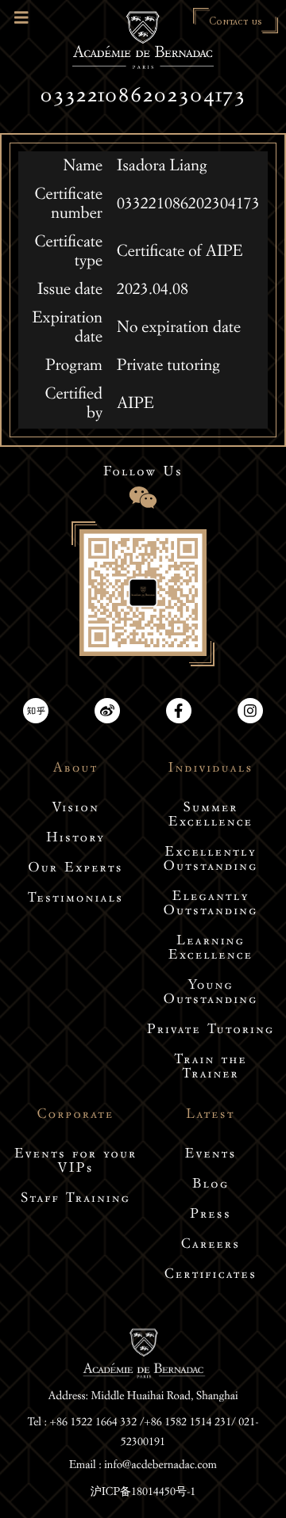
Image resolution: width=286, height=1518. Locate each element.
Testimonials (75, 899)
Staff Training (75, 1199)
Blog (210, 1185)
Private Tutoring (210, 1031)
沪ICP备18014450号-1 (143, 1492)
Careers (210, 1245)
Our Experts (75, 869)
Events (211, 1155)
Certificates (210, 1276)
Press (210, 1215)
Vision (75, 809)
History (75, 839)
